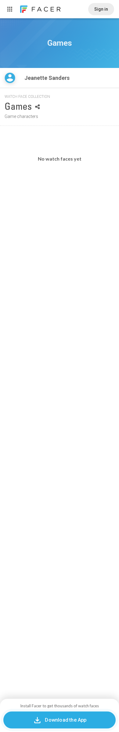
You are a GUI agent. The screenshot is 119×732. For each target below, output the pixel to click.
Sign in (101, 9)
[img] (10, 78)
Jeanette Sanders (47, 78)
